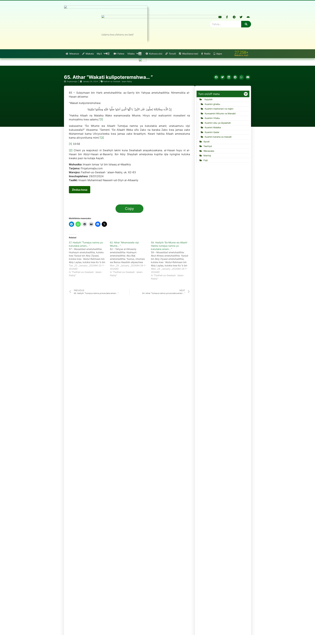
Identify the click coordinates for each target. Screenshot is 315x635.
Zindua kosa (79, 189)
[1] (101, 119)
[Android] (248, 17)
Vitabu (131, 53)
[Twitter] (241, 17)
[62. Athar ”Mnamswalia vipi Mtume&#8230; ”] (130, 259)
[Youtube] (220, 17)
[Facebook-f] (227, 17)
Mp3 (99, 53)
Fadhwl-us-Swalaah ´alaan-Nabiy (117, 81)
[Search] (246, 24)
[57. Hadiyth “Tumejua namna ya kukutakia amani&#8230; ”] (89, 259)
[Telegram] (234, 17)
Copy (129, 208)
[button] (216, 77)
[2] (102, 137)
